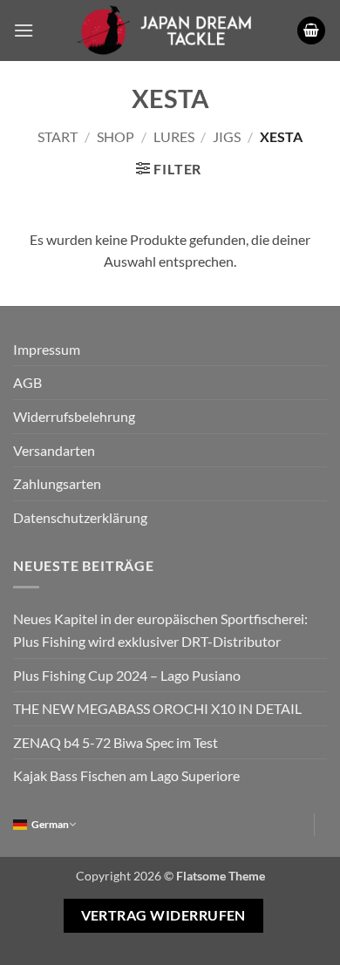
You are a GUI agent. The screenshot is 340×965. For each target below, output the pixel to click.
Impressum (46, 349)
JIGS (227, 136)
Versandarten (54, 450)
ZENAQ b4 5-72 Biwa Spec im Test (115, 742)
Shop (115, 136)
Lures (173, 136)
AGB (27, 382)
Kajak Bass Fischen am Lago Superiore (126, 775)
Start (57, 136)
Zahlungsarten (57, 483)
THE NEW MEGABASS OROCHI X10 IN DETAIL (157, 708)
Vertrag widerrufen (163, 915)
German (50, 824)
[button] (23, 30)
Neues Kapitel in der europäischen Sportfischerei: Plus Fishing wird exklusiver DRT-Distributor (160, 629)
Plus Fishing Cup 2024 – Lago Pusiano (127, 675)
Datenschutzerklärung (80, 517)
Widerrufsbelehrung (74, 416)
